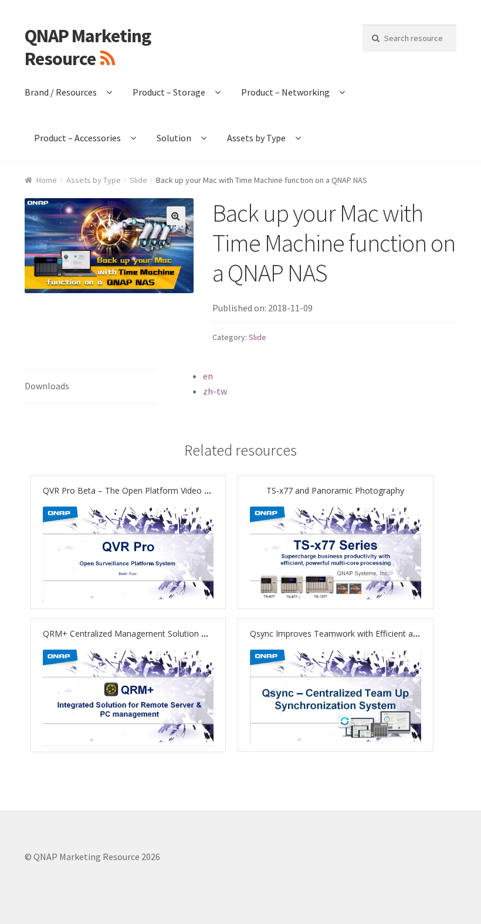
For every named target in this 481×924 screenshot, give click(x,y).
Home (46, 180)
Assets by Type (256, 138)
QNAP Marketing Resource (88, 47)
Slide (138, 180)
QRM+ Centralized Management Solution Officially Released (156, 633)
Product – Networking (285, 92)
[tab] (90, 386)
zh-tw (215, 391)
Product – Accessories (77, 138)
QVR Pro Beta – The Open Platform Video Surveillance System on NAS (176, 490)
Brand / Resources (61, 92)
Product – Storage (169, 92)
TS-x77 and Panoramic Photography (335, 490)
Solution (174, 138)
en (208, 376)
